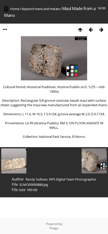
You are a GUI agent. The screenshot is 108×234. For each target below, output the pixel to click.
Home (14, 9)
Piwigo (54, 228)
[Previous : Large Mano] (90, 29)
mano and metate (47, 9)
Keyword (28, 9)
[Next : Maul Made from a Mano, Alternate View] (101, 29)
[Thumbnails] (80, 29)
